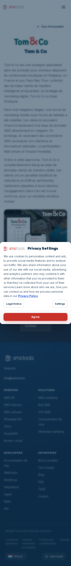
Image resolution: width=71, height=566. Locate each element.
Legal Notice (13, 303)
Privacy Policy (28, 296)
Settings (60, 303)
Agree (35, 316)
